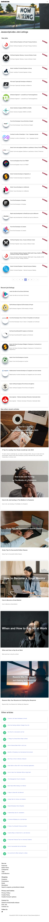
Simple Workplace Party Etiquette (16, 806)
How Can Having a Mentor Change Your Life (18, 725)
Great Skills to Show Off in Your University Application (21, 765)
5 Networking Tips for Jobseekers (16, 812)
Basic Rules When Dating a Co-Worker (17, 785)
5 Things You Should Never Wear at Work (18, 738)
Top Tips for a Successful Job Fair (16, 732)
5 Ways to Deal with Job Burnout (16, 792)
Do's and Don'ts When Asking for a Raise (17, 853)
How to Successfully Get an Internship (17, 846)
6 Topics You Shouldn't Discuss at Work (17, 826)
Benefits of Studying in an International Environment (20, 752)
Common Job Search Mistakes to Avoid (17, 718)
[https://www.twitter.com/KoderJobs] (24, 911)
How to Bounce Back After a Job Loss (17, 745)
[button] (47, 1)
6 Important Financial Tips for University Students (20, 839)
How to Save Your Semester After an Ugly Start (19, 772)
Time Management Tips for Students (16, 779)
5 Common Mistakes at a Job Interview (17, 819)
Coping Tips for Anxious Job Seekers (17, 799)
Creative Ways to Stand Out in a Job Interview (19, 832)
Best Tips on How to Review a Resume (17, 758)
